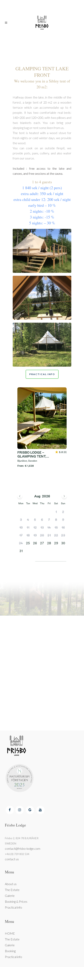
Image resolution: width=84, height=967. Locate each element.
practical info (42, 374)
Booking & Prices (16, 901)
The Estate (12, 890)
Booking (10, 951)
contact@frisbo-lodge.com (22, 848)
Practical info (13, 907)
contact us (12, 859)
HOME (10, 933)
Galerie (10, 895)
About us (11, 884)
